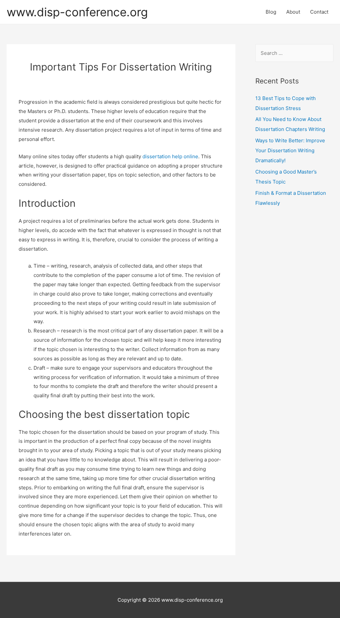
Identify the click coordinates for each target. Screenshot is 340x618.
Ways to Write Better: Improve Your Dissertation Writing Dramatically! (290, 150)
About (293, 12)
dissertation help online (170, 156)
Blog (271, 12)
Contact (319, 12)
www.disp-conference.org (77, 12)
